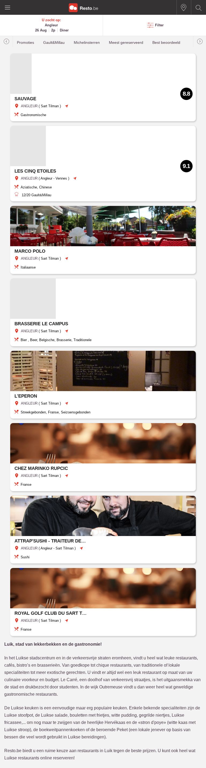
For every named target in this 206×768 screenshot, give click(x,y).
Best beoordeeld (166, 43)
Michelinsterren (87, 43)
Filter (159, 25)
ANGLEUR (29, 106)
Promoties (25, 43)
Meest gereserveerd (126, 43)
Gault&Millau (54, 43)
